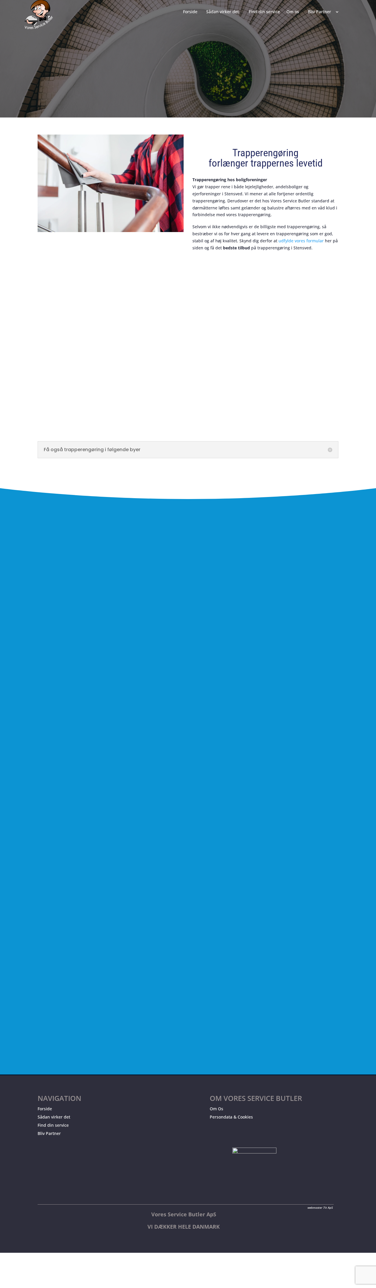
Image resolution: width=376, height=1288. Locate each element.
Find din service (53, 1125)
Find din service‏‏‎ (264, 12)
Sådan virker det (54, 1117)
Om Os (216, 1108)
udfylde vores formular (301, 241)
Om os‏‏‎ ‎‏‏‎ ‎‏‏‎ (293, 12)
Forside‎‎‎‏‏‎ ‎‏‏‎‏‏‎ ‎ (191, 12)
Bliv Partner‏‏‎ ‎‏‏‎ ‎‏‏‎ (320, 12)
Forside (45, 1108)
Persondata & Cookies (231, 1117)
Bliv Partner (49, 1133)
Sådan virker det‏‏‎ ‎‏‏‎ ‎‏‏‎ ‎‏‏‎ (224, 12)
